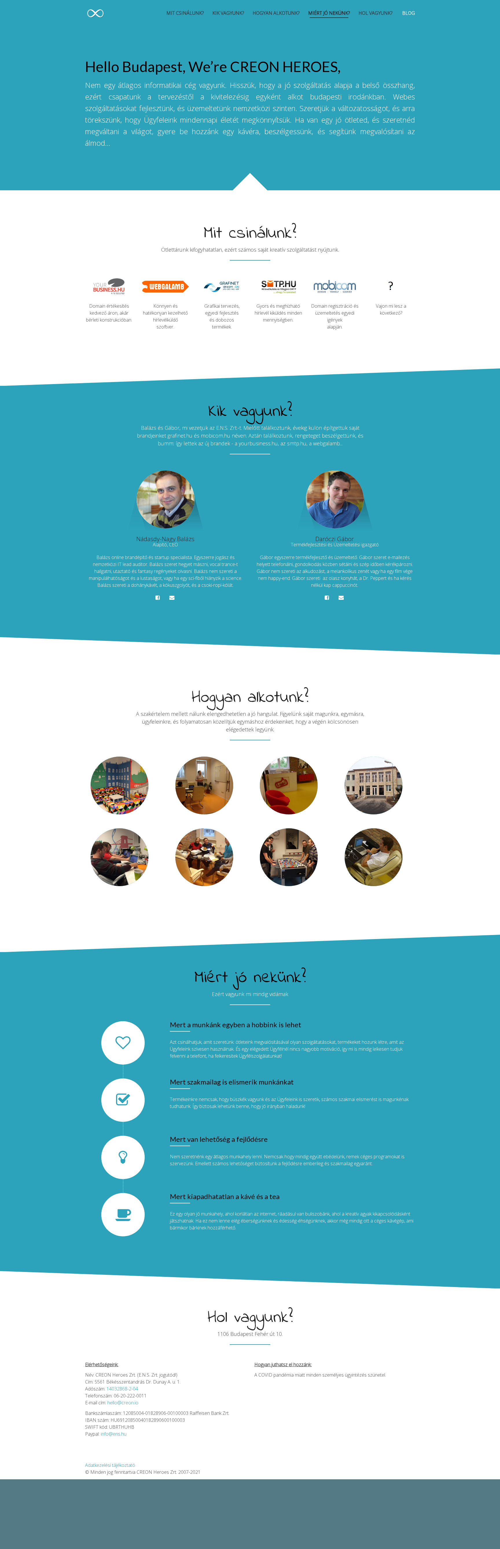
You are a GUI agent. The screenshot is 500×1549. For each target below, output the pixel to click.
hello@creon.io (122, 1402)
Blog (408, 13)
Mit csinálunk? (185, 13)
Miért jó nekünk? (329, 13)
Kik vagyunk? (228, 13)
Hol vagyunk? (375, 13)
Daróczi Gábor (334, 539)
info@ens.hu (113, 1434)
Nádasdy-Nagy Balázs (165, 539)
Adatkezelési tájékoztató (110, 1465)
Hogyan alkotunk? (276, 13)
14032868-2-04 (122, 1389)
